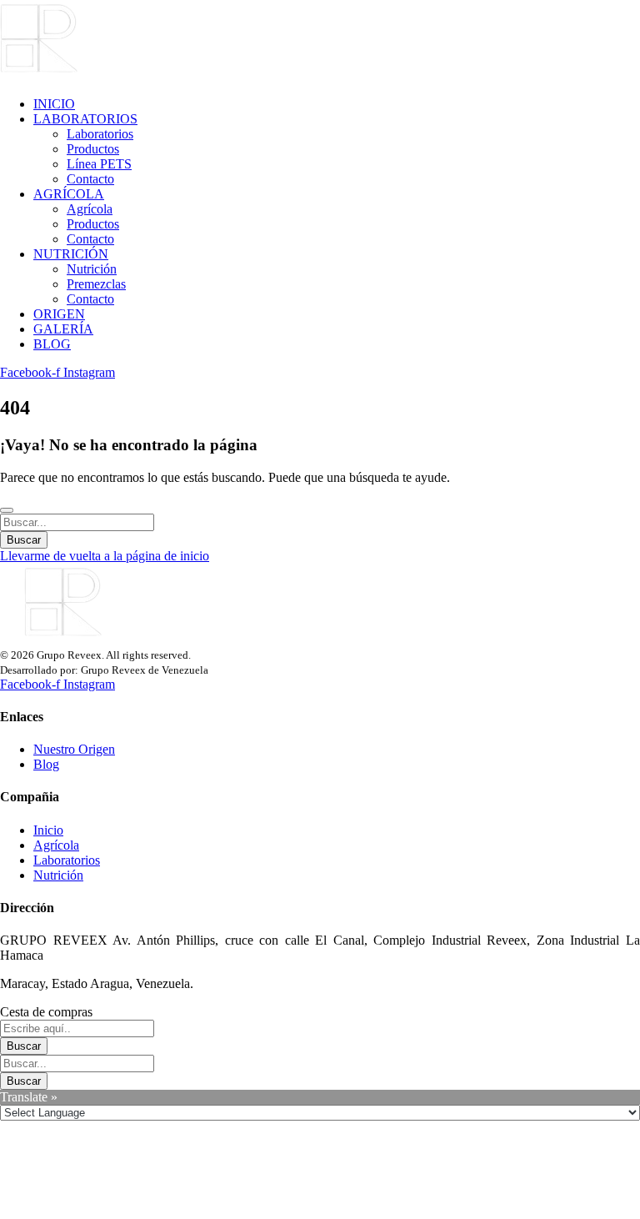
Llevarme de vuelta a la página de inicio (104, 556)
